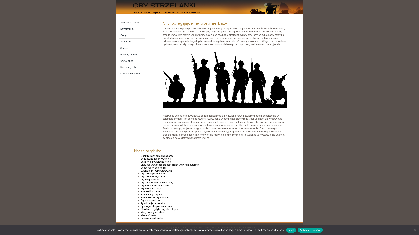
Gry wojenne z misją (151, 188)
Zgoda (291, 230)
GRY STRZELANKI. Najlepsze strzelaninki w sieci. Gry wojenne (166, 12)
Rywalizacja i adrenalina (153, 203)
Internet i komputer (151, 191)
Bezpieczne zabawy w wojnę (156, 158)
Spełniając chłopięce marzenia (156, 206)
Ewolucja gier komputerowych (156, 170)
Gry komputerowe (150, 179)
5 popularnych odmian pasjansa (157, 156)
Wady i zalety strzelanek (153, 212)
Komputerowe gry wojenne (155, 197)
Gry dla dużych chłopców (153, 173)
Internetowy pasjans (151, 194)
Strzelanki (125, 41)
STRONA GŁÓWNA (130, 22)
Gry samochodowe (130, 73)
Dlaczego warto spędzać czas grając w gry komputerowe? (171, 165)
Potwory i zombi (128, 54)
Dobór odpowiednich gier (153, 167)
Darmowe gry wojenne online (156, 161)
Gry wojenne (126, 61)
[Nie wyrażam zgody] (415, 230)
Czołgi (123, 35)
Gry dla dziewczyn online (153, 176)
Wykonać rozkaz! (149, 215)
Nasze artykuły (128, 67)
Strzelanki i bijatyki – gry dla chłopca (159, 209)
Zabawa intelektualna (152, 218)
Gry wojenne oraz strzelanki (155, 185)
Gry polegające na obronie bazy (157, 182)
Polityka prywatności (310, 230)
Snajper (124, 48)
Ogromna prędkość (150, 200)
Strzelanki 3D (127, 29)
